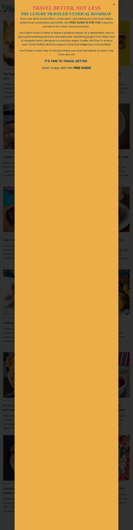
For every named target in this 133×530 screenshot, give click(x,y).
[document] (66, 265)
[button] (114, 4)
